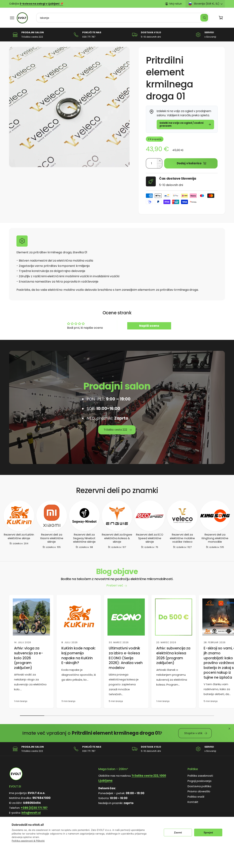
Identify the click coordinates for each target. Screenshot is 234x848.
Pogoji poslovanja (199, 781)
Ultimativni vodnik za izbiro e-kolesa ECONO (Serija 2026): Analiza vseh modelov (125, 658)
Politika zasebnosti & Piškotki (28, 840)
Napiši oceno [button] (149, 325)
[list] (117, 34)
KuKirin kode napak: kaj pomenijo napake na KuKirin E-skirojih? (78, 655)
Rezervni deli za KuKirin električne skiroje (19, 536)
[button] (12, 17)
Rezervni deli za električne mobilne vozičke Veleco (182, 538)
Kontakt (193, 802)
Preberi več (114, 585)
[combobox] (122, 17)
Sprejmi (208, 832)
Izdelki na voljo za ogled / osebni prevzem (181, 124)
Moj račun (175, 3)
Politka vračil (196, 797)
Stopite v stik (193, 733)
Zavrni (178, 832)
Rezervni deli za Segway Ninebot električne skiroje (84, 538)
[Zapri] (229, 728)
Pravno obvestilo (199, 791)
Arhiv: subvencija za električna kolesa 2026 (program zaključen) (173, 655)
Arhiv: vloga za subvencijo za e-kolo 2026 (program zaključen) (28, 658)
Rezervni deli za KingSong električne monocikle (215, 538)
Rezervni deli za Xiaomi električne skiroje (51, 538)
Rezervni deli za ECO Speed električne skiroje (149, 538)
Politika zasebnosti (200, 776)
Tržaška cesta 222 (115, 430)
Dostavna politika (199, 786)
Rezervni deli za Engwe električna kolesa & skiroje (117, 538)
